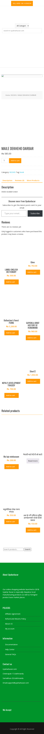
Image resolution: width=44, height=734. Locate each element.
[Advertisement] (22, 50)
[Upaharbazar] (22, 76)
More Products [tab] (33, 180)
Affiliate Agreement (12, 614)
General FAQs (10, 654)
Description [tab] (7, 180)
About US (9, 624)
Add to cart (15, 161)
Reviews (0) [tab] (19, 180)
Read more (33, 461)
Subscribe (35, 213)
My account (9, 629)
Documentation (11, 644)
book (22, 172)
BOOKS (14, 95)
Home (8, 95)
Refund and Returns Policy (15, 619)
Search (27, 549)
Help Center (9, 649)
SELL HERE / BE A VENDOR (22, 3)
